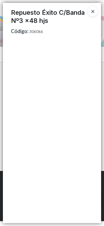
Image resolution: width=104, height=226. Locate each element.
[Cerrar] (92, 11)
